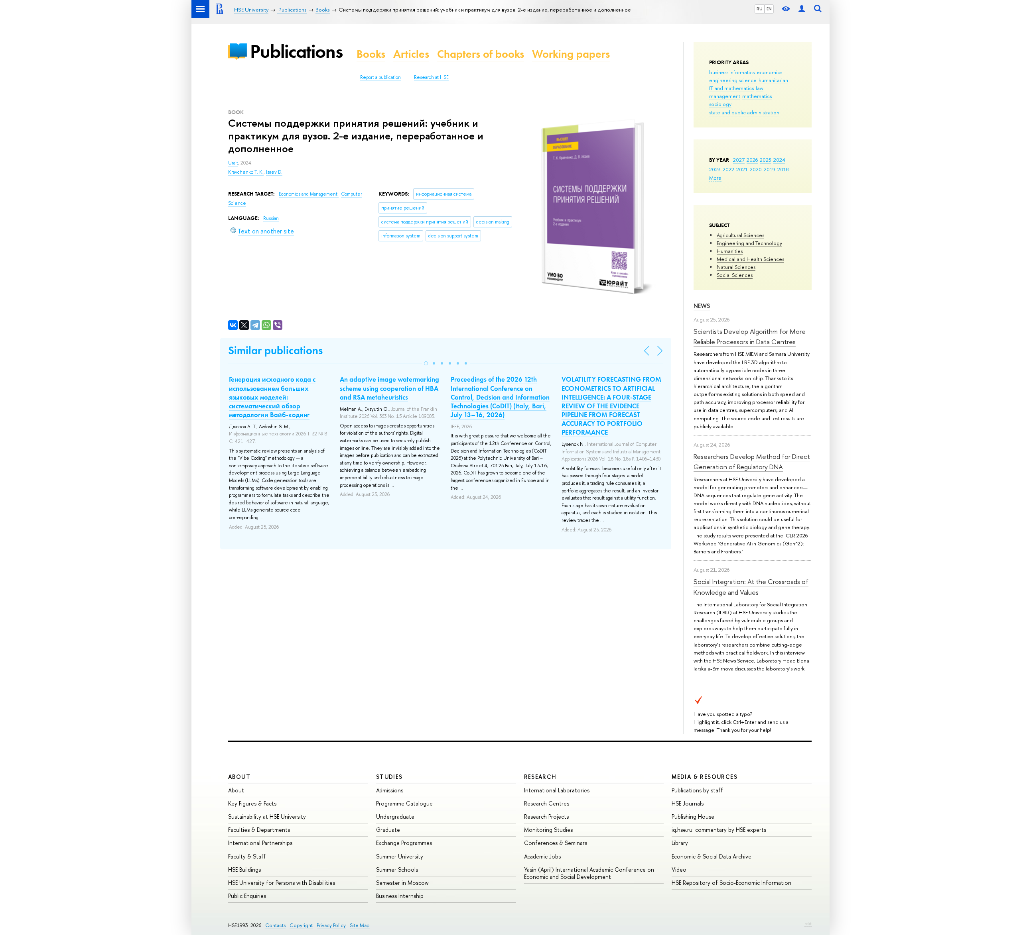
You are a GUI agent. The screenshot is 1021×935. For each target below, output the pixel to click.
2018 (783, 169)
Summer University (399, 856)
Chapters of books (480, 54)
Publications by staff (697, 790)
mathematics (757, 96)
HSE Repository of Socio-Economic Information (731, 882)
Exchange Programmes (404, 843)
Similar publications (275, 350)
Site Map (360, 925)
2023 (715, 169)
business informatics (732, 72)
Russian (271, 218)
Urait (233, 163)
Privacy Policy (331, 925)
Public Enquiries (247, 896)
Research (540, 776)
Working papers (571, 54)
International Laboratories (556, 790)
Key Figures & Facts (252, 803)
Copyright (301, 925)
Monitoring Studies (548, 829)
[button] (426, 363)
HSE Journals (688, 803)
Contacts (275, 925)
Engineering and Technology (749, 243)
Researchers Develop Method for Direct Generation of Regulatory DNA (752, 461)
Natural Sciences (736, 267)
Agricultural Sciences (740, 235)
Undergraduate (395, 816)
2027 (739, 159)
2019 (769, 169)
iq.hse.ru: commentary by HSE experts (719, 829)
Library (680, 843)
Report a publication (380, 77)
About (239, 776)
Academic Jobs (542, 856)
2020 (756, 169)
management (724, 96)
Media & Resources (704, 776)
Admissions (389, 790)
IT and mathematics (731, 88)
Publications (296, 51)
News (702, 306)
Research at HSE (431, 77)
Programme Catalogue (404, 803)
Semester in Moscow (402, 882)
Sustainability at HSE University (267, 816)
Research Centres (546, 803)
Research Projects (546, 816)
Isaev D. (274, 172)
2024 (779, 159)
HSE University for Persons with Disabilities (281, 882)
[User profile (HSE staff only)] (802, 9)
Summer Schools (397, 869)
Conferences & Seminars (555, 843)
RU (760, 9)
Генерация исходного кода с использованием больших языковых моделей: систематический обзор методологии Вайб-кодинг (272, 397)
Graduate (388, 829)
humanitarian (773, 80)
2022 (728, 169)
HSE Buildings (244, 869)
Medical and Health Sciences (750, 259)
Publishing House (693, 816)
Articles (411, 54)
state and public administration (744, 112)
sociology (720, 104)
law (759, 88)
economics (769, 72)
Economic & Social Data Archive (711, 856)
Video (679, 869)
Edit (808, 923)
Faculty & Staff (247, 856)
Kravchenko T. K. (246, 172)
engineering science (733, 80)
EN (769, 9)
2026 (752, 159)
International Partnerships (260, 843)
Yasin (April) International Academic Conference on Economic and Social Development (589, 873)
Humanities (730, 251)
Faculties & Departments (259, 829)
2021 (742, 169)
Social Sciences (735, 274)
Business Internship (400, 896)
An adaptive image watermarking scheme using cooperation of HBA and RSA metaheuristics (389, 388)
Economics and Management (309, 194)
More (715, 177)
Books (371, 54)
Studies (389, 776)
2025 (765, 159)
